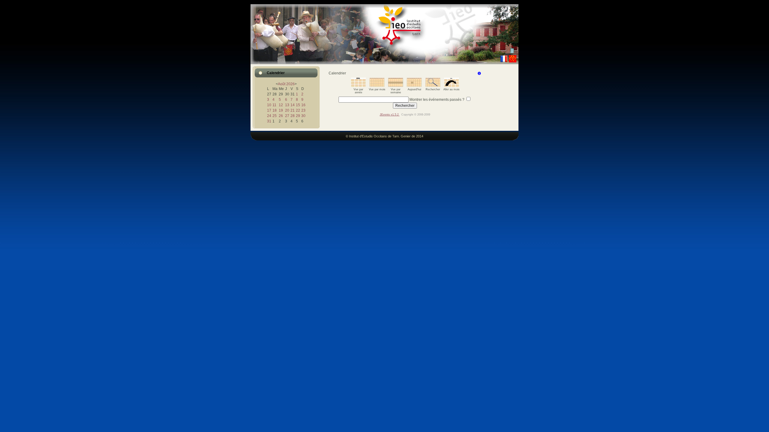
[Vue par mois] (376, 86)
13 (287, 105)
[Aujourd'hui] (414, 86)
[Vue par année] (358, 86)
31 (269, 121)
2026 (290, 84)
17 (269, 110)
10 (269, 105)
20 (287, 110)
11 (274, 105)
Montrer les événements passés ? (436, 100)
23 (303, 110)
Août (281, 84)
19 (281, 110)
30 (303, 116)
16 (303, 105)
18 (274, 110)
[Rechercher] (432, 86)
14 (292, 105)
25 (274, 116)
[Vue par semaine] (395, 86)
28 (292, 116)
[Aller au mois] (451, 86)
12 (281, 105)
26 (281, 116)
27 (287, 116)
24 (269, 116)
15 (298, 105)
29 (298, 116)
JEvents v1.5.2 (390, 114)
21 (292, 110)
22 (298, 110)
